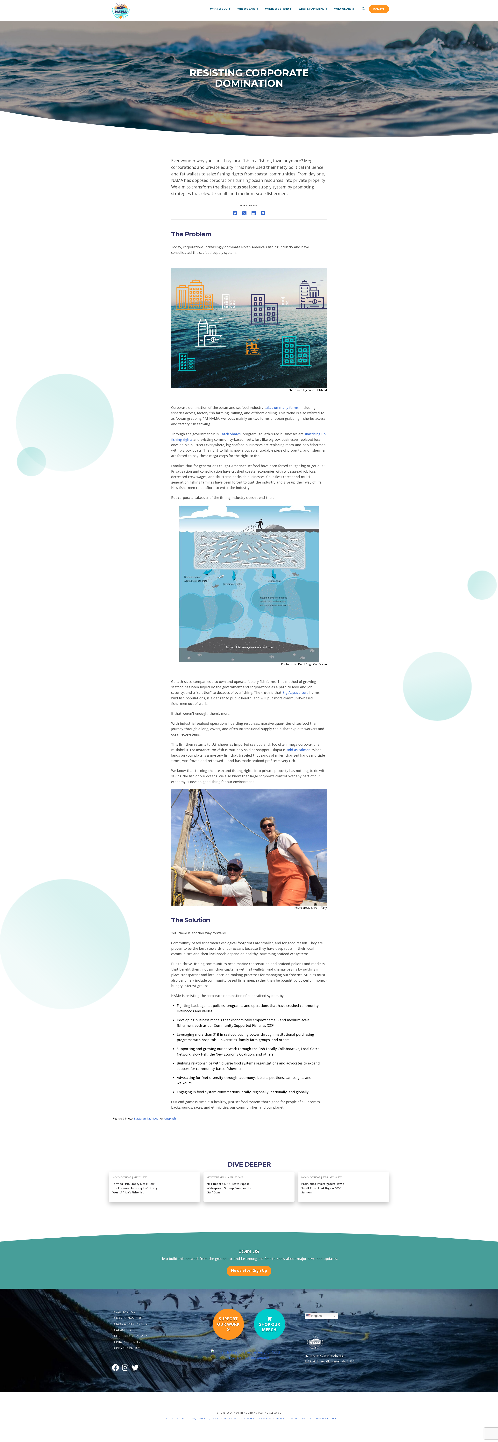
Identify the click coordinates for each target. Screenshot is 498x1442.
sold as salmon (298, 749)
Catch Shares (230, 434)
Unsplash (170, 1118)
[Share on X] (244, 213)
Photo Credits (128, 1342)
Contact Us (125, 1311)
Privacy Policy (128, 1348)
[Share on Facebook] (235, 213)
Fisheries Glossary (131, 1336)
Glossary (123, 1330)
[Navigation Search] (363, 6)
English (316, 1316)
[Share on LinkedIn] (253, 213)
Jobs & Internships (131, 1323)
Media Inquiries (129, 1317)
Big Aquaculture (295, 692)
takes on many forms (281, 407)
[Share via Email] (263, 213)
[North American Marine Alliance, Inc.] (249, 1354)
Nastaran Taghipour (147, 1118)
